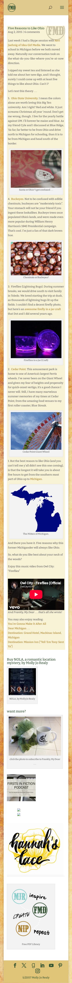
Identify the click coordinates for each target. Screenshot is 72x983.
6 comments (32, 32)
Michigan (36, 479)
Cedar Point (18, 369)
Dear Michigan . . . (19, 628)
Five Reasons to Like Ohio (26, 28)
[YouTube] (51, 965)
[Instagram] (37, 971)
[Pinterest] (60, 965)
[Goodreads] (33, 965)
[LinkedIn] (42, 965)
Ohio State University (24, 98)
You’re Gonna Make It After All (27, 623)
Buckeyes (17, 199)
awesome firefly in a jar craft (43, 309)
